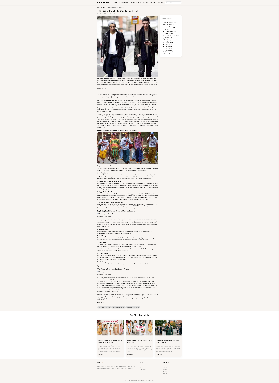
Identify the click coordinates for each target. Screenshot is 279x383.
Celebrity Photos (136, 2)
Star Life (160, 2)
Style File (153, 2)
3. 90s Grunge (168, 46)
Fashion (145, 2)
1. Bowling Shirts (169, 26)
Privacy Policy (143, 369)
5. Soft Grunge (168, 50)
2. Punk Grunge (168, 44)
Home (115, 2)
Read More (101, 354)
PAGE (101, 363)
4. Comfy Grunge (169, 48)
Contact (141, 367)
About (141, 365)
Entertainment (124, 2)
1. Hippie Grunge (169, 42)
